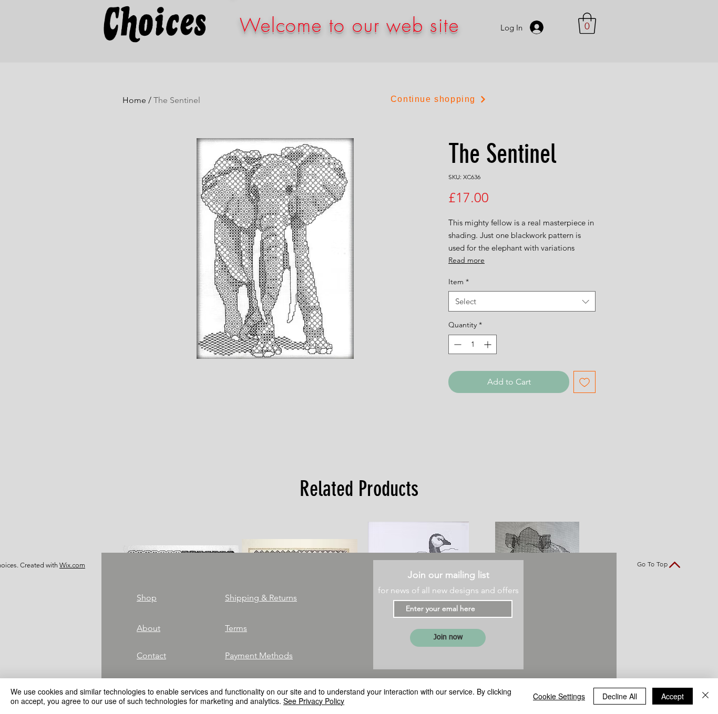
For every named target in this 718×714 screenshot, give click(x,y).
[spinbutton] (472, 344)
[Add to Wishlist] (584, 382)
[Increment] (488, 344)
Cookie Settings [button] (559, 696)
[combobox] (522, 301)
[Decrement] (456, 344)
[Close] (705, 696)
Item (458, 281)
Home (134, 100)
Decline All (619, 696)
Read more (466, 260)
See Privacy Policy (313, 701)
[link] (587, 23)
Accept (672, 696)
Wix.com (72, 565)
